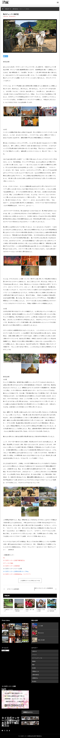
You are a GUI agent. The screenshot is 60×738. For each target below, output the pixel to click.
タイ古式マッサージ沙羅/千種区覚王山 (14, 560)
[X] (4, 730)
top (4, 557)
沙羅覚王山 (35, 678)
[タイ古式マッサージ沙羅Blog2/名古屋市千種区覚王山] (5, 2)
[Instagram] (7, 730)
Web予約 (4, 688)
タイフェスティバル (37, 658)
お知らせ (34, 651)
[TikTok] (9, 730)
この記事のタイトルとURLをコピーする (30, 580)
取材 (33, 664)
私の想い (34, 681)
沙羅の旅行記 (35, 674)
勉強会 (34, 661)
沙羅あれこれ (35, 671)
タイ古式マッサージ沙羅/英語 (11, 566)
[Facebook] (2, 730)
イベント (34, 654)
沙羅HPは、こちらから (7, 690)
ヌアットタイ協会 (8, 563)
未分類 (34, 668)
